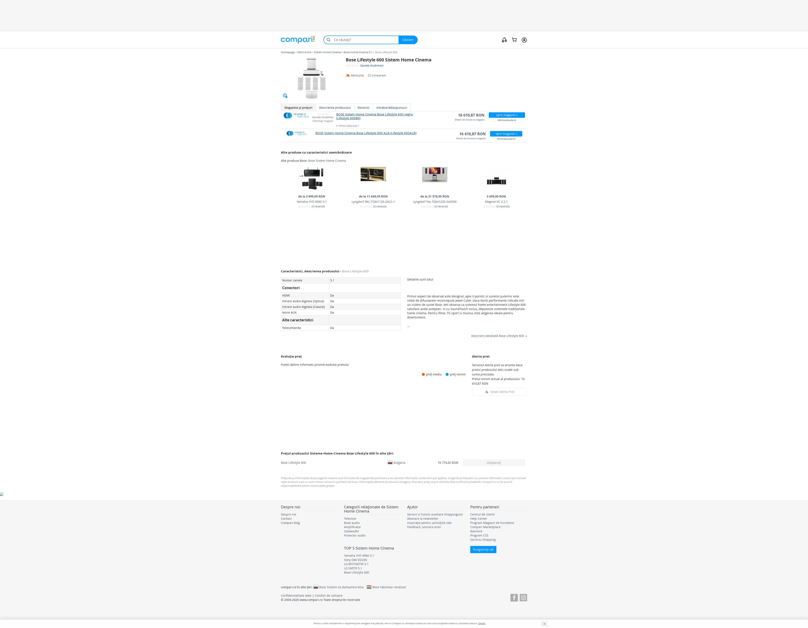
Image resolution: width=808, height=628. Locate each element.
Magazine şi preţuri (298, 108)
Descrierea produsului (335, 108)
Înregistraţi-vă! (483, 549)
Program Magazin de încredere (492, 523)
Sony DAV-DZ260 (355, 560)
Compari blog (290, 523)
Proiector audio (354, 535)
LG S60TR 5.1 (353, 568)
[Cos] (514, 40)
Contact (286, 519)
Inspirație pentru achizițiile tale (429, 523)
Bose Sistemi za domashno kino (341, 587)
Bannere (476, 531)
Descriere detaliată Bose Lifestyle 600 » (499, 336)
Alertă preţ (357, 75)
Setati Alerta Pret (502, 392)
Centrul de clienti (482, 514)
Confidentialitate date (296, 596)
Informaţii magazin (323, 121)
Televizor (350, 519)
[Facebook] (514, 597)
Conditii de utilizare (329, 596)
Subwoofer (351, 531)
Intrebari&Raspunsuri (391, 108)
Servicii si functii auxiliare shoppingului (435, 514)
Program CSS (479, 535)
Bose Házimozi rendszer (389, 587)
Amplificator (352, 527)
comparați (494, 463)
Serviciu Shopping (483, 540)
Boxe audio (352, 523)
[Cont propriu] (524, 40)
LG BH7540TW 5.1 (356, 564)
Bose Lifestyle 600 (293, 463)
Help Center (478, 519)
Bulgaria (399, 462)
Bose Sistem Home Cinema (327, 161)
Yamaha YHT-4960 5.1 (359, 556)
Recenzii (363, 108)
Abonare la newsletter (422, 519)
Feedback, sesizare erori (424, 527)
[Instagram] (523, 597)
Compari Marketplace (485, 527)
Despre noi (288, 514)
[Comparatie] (504, 40)
